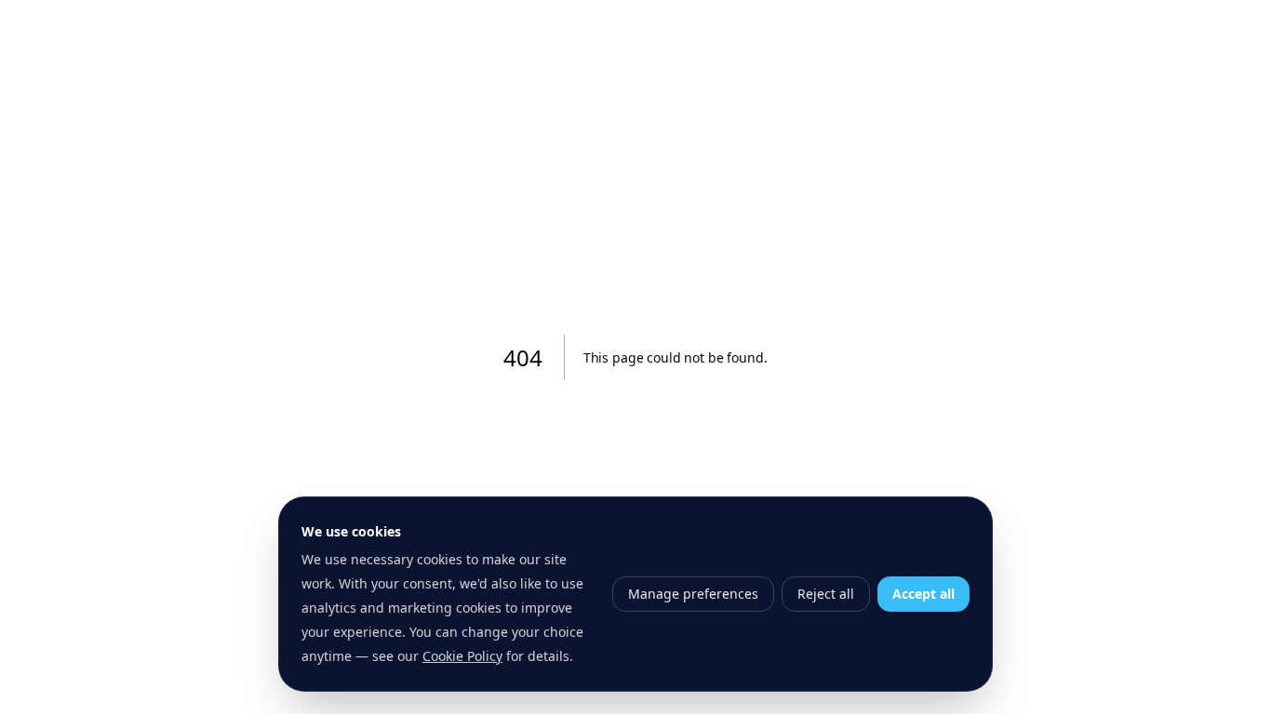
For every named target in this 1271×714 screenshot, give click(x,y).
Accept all (923, 593)
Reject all (825, 593)
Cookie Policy (462, 656)
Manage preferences (693, 593)
